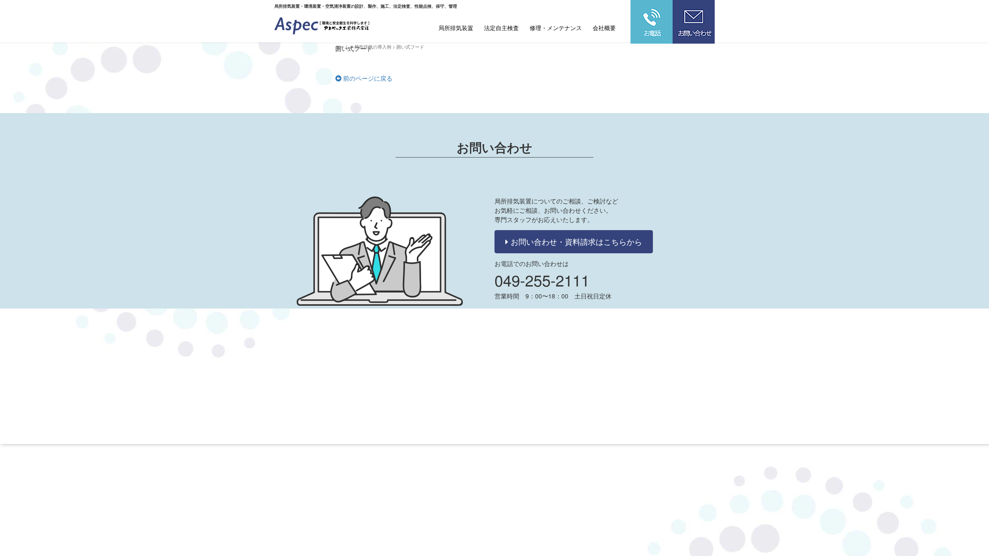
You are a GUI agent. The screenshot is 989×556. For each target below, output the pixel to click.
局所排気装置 (455, 28)
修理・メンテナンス (556, 28)
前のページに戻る (367, 78)
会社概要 (604, 28)
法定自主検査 (501, 28)
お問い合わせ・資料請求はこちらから (575, 241)
